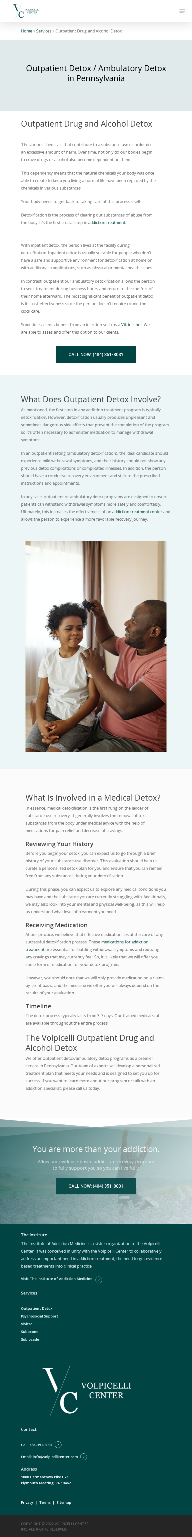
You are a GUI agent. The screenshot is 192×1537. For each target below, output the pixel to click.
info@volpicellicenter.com (55, 1456)
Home (26, 31)
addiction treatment (106, 222)
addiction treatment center (137, 511)
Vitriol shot (131, 324)
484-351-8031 (41, 1444)
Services (44, 31)
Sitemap (63, 1502)
